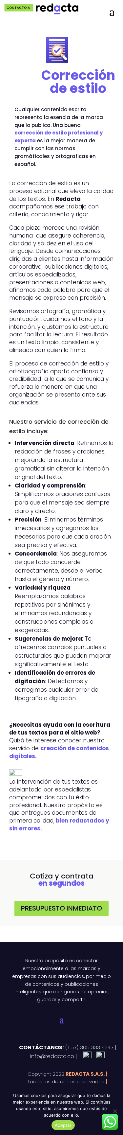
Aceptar (63, 1125)
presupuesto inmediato (61, 908)
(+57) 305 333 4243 (88, 1047)
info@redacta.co (52, 1056)
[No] (115, 1111)
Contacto (17, 7)
